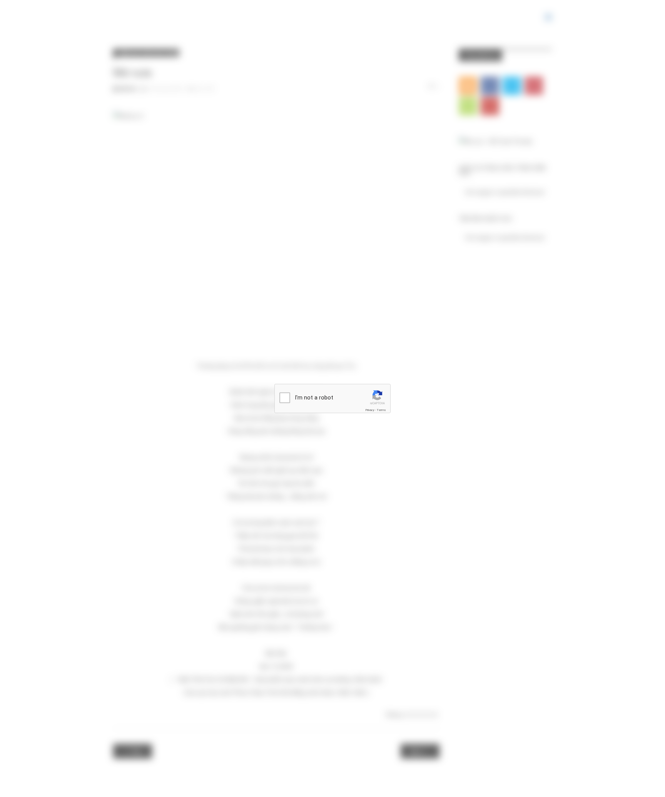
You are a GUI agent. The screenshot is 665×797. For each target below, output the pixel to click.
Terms (381, 410)
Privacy (369, 410)
